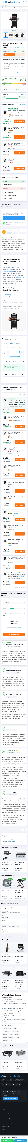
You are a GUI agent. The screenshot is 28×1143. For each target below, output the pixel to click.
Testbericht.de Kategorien (9, 1106)
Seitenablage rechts (7, 1034)
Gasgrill (11, 269)
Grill (9, 5)
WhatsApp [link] (8, 1140)
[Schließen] (26, 1137)
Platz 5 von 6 (22, 233)
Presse (3, 1129)
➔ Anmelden (14, 218)
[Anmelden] (26, 2)
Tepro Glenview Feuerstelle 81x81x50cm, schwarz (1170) (6, 1063)
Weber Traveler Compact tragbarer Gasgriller (20, 892)
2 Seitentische (6, 1031)
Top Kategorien (6, 1114)
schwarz (17, 1034)
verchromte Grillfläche (8, 1037)
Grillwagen (8, 294)
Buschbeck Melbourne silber (6, 955)
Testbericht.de (4, 5)
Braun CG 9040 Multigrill (19, 863)
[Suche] (23, 2)
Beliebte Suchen (6, 1110)
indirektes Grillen (20, 277)
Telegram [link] (21, 1140)
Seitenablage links (7, 1040)
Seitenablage (15, 1031)
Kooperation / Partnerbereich (8, 1134)
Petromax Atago (6, 891)
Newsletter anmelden (11, 1098)
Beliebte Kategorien (7, 1118)
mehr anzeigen (15, 72)
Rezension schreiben (13, 634)
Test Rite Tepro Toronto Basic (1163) (7, 863)
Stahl (17, 1037)
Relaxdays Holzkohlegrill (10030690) (19, 956)
